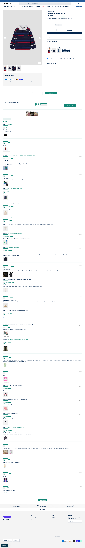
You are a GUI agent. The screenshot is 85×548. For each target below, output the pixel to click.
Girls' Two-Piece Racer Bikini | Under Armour (14, 369)
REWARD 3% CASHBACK (64, 6)
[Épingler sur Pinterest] (55, 64)
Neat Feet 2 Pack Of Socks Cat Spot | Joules (14, 233)
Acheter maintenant (64, 33)
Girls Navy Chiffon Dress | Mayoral (13, 247)
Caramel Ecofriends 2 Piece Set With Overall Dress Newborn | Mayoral (19, 294)
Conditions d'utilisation (34, 528)
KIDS (18, 6)
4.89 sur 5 (17, 105)
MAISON (4, 6)
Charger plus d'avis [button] (42, 500)
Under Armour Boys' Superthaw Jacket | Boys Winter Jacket (17, 339)
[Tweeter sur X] (51, 64)
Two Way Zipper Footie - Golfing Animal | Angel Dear (16, 354)
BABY (14, 6)
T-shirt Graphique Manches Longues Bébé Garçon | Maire (58, 56)
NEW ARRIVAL (9, 6)
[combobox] (45, 3)
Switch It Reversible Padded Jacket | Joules (14, 188)
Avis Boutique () (14, 118)
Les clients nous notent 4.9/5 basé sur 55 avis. (11, 102)
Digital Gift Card (10, 124)
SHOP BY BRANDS (55, 6)
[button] (81, 3)
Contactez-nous (33, 526)
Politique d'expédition (34, 521)
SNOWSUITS (31, 6)
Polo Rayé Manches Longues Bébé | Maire (11, 8)
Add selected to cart (66, 51)
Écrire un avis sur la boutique (70, 105)
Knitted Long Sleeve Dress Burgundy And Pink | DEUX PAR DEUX (18, 139)
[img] (15, 105)
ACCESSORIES (24, 6)
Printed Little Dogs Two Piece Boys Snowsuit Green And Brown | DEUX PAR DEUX (21, 155)
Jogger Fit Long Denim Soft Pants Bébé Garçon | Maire (57, 58)
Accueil (4, 8)
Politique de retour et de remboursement (37, 523)
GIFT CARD (48, 6)
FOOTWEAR (38, 6)
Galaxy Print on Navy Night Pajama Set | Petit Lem (15, 427)
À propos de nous (33, 517)
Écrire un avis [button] (51, 93)
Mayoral (48, 11)
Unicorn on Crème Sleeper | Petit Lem (13, 217)
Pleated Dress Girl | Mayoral (12, 442)
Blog (31, 519)
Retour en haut (42, 509)
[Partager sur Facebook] (53, 64)
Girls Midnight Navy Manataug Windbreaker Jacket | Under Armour (18, 470)
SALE (43, 6)
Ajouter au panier (69, 30)
